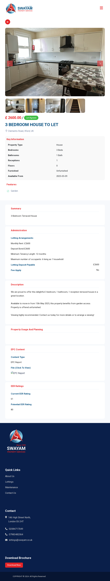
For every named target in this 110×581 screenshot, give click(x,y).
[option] (55, 62)
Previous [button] (8, 62)
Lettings (9, 481)
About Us (9, 476)
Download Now (14, 565)
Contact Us (10, 493)
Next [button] (98, 62)
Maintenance (11, 487)
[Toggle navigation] (101, 8)
